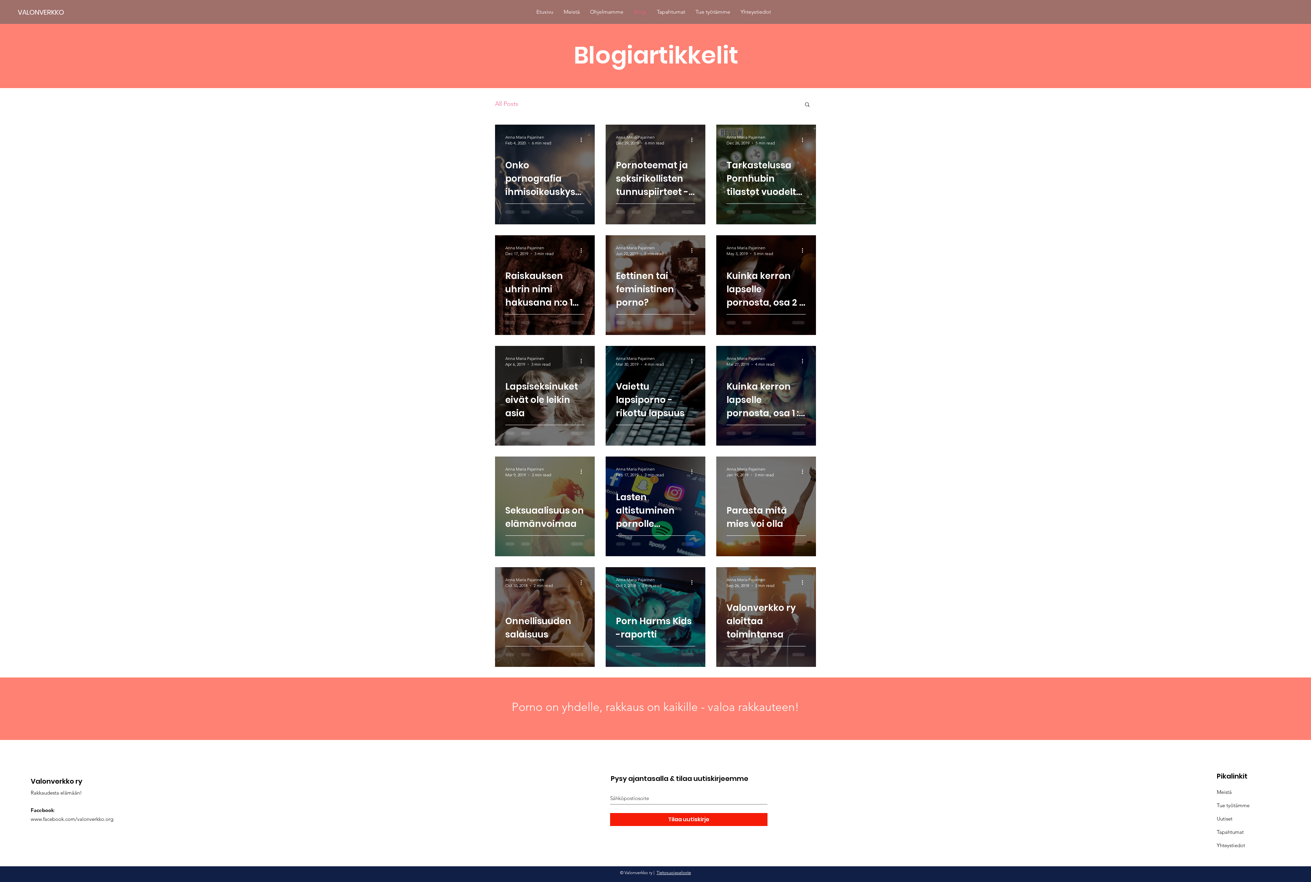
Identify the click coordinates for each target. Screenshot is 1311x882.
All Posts (506, 104)
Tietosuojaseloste (674, 872)
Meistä (1224, 792)
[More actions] (583, 140)
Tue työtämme (1233, 805)
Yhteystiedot (1231, 845)
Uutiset (1224, 818)
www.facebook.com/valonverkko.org (72, 819)
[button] (807, 105)
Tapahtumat (1230, 832)
